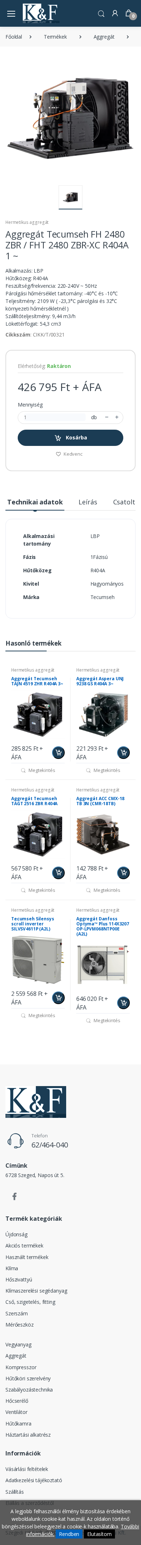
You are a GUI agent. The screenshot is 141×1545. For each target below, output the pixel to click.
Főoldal (13, 36)
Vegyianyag (18, 1344)
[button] (101, 12)
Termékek (55, 36)
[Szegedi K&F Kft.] (41, 13)
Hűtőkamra (18, 1423)
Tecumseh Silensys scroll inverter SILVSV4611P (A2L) (32, 924)
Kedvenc (72, 454)
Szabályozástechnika (29, 1389)
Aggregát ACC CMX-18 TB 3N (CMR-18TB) (100, 801)
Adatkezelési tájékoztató (33, 1480)
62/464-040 (49, 1145)
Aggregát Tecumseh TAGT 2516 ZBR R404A (34, 801)
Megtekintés (41, 770)
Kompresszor (20, 1367)
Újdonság (16, 1234)
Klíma (11, 1268)
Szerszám (16, 1313)
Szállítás (14, 1491)
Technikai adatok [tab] (35, 502)
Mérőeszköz (19, 1324)
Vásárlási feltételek (26, 1469)
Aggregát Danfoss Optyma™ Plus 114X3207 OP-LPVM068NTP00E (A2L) (102, 926)
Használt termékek (26, 1257)
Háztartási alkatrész (28, 1434)
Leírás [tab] (87, 502)
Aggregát (104, 36)
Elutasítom (99, 1534)
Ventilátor (16, 1412)
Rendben (69, 1534)
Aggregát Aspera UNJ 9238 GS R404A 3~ (100, 681)
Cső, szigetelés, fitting (30, 1301)
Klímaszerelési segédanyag (36, 1290)
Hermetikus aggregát (26, 222)
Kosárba (75, 437)
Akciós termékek (24, 1245)
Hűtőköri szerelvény (28, 1378)
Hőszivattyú (18, 1279)
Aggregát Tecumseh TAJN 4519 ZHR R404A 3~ (37, 681)
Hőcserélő (16, 1400)
